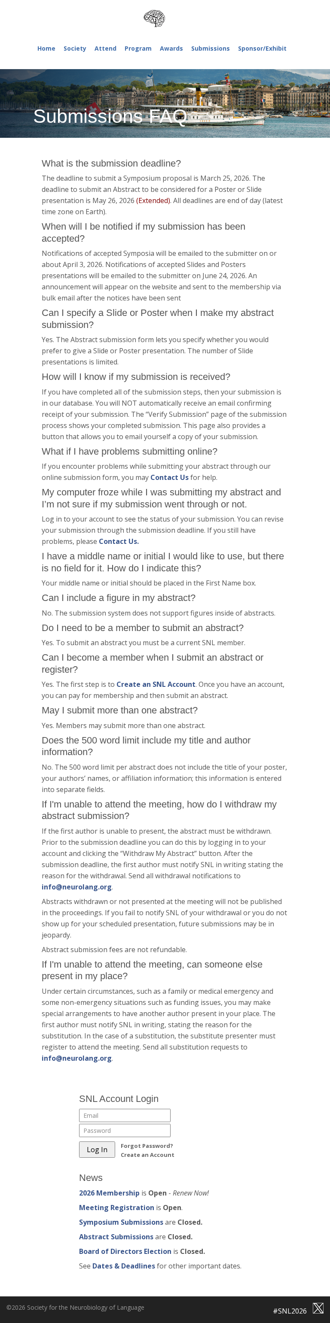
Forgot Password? (147, 1146)
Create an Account (147, 1155)
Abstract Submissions (116, 1236)
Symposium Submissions (121, 1222)
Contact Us (170, 477)
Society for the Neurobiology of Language (165, 18)
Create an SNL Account (156, 684)
